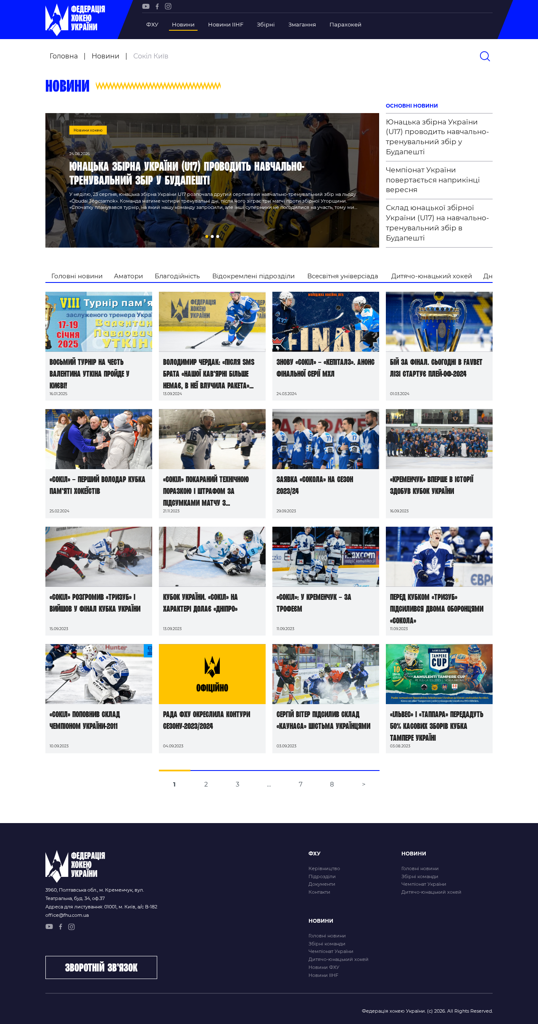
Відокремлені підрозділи (253, 276)
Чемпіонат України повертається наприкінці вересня (433, 180)
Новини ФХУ (324, 967)
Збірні (266, 24)
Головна (64, 56)
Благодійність (177, 276)
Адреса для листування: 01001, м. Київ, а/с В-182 (101, 907)
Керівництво (324, 868)
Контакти (319, 892)
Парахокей (345, 24)
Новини (183, 24)
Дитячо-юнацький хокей (431, 276)
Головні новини (77, 276)
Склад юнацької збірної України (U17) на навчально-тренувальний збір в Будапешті (437, 222)
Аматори (128, 276)
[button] (207, 236)
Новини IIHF (225, 24)
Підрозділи (322, 876)
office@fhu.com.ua (67, 915)
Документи (322, 884)
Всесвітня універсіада (342, 276)
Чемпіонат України (423, 884)
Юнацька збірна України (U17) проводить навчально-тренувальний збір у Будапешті (437, 137)
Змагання (302, 24)
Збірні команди (419, 876)
